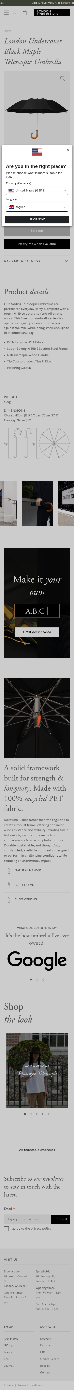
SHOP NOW (37, 219)
